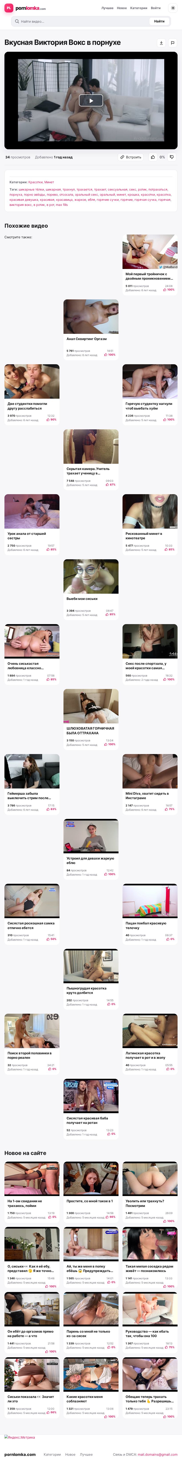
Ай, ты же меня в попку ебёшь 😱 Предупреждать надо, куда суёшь (89, 1268)
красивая (47, 199)
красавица (64, 199)
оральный (107, 194)
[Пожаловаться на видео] (172, 42)
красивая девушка (24, 199)
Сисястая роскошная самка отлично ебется (31, 925)
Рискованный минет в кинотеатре (144, 535)
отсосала (66, 194)
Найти (159, 21)
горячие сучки (108, 199)
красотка (164, 194)
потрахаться (157, 189)
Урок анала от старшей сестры (27, 535)
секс (132, 189)
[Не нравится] (171, 157)
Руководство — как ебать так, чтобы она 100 (147, 1333)
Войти (156, 8)
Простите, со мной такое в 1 (90, 1201)
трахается (84, 189)
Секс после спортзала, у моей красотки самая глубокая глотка (146, 666)
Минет (49, 182)
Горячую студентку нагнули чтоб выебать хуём (149, 406)
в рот (50, 205)
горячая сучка (145, 199)
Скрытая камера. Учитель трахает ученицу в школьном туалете (88, 471)
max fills (62, 205)
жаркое (80, 199)
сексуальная (117, 189)
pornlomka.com (20, 1454)
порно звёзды (34, 194)
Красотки (35, 182)
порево (52, 194)
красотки (148, 194)
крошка (133, 194)
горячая (164, 199)
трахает (100, 189)
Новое (122, 8)
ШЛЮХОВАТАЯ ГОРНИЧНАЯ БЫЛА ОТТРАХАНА (90, 730)
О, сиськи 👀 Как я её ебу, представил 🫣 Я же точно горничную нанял (29, 1268)
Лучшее (107, 8)
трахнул (69, 189)
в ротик (39, 205)
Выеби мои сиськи (82, 599)
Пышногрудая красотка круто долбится (87, 990)
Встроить (133, 157)
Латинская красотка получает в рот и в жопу (145, 1055)
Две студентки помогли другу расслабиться (27, 406)
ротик (142, 189)
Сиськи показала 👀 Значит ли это (31, 1399)
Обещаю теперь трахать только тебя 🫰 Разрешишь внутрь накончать (148, 1399)
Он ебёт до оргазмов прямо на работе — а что (30, 1333)
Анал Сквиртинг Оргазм (87, 339)
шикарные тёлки (31, 189)
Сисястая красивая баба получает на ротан (87, 1120)
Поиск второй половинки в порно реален (30, 1055)
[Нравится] (152, 157)
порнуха (16, 194)
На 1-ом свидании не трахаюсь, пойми (25, 1203)
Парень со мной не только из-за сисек (88, 1333)
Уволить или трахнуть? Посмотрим (145, 1203)
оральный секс (86, 194)
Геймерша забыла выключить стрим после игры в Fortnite (28, 795)
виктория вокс (21, 205)
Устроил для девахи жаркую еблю (90, 860)
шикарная (53, 189)
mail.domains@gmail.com (158, 1454)
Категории (138, 8)
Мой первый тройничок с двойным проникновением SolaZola (148, 276)
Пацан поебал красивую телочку (146, 925)
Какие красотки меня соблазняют (85, 1399)
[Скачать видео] (161, 42)
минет (121, 194)
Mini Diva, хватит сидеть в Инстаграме (147, 795)
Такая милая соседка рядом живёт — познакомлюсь (149, 1268)
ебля (91, 199)
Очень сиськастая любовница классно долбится (24, 666)
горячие (127, 199)
